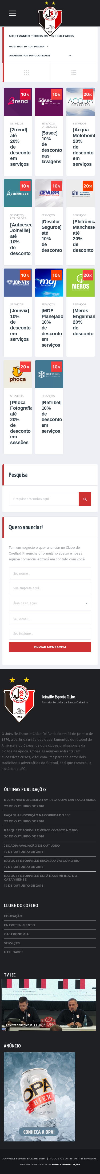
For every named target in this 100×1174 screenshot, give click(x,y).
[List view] (74, 72)
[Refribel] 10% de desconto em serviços (52, 417)
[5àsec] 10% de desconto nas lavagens (52, 147)
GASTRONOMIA (16, 934)
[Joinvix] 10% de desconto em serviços (20, 325)
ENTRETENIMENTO (19, 925)
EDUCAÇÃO (13, 916)
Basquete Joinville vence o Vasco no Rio (40, 830)
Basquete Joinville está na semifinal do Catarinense (40, 877)
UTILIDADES (49, 126)
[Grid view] (26, 72)
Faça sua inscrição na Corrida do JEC (37, 815)
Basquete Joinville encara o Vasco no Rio (41, 861)
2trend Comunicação (64, 1164)
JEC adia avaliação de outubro (32, 845)
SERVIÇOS (16, 123)
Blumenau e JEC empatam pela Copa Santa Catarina (49, 800)
